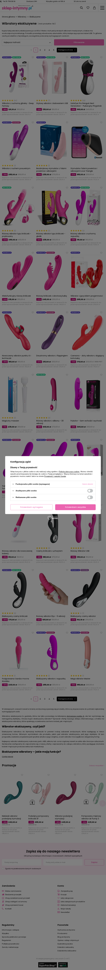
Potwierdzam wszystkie (75, 507)
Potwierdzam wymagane (31, 507)
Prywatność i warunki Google (55, 476)
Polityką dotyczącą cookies (69, 471)
